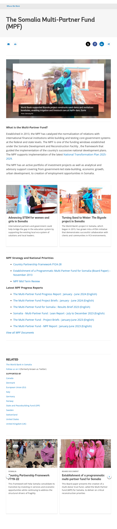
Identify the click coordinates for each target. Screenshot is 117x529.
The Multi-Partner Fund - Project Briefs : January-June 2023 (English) (53, 319)
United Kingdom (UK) (16, 423)
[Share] (95, 44)
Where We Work (13, 6)
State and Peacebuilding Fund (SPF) (23, 405)
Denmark (10, 382)
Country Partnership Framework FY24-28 (37, 264)
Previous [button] (8, 477)
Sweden (10, 410)
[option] (31, 215)
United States (12, 419)
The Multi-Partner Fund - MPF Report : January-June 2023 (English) (52, 326)
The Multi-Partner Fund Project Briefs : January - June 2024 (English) (53, 300)
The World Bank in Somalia (19, 364)
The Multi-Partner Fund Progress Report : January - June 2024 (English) (55, 294)
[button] (58, 88)
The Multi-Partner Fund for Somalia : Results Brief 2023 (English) (51, 307)
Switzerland (11, 414)
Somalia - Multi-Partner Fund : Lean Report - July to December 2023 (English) (58, 313)
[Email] (8, 44)
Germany (10, 396)
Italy (8, 392)
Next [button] (109, 477)
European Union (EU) (16, 387)
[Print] (15, 44)
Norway (9, 401)
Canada (9, 378)
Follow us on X (13, 369)
